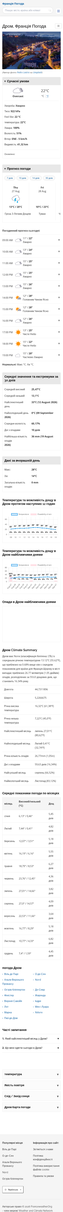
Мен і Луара (42, 1006)
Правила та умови (43, 1176)
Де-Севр (40, 989)
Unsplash (37, 72)
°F (47, 96)
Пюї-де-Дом (11, 1018)
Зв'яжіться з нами (43, 1149)
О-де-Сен (40, 974)
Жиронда (40, 995)
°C (42, 96)
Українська (13, 1190)
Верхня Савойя (13, 1001)
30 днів (49, 177)
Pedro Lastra (23, 72)
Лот (6, 1006)
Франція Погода (13, 3)
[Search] (50, 10)
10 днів (22, 177)
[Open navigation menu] (58, 11)
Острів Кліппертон (14, 989)
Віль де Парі (11, 974)
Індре (38, 1001)
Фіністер (9, 995)
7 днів (10, 177)
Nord (38, 979)
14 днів (35, 177)
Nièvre (39, 1012)
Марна (8, 1012)
